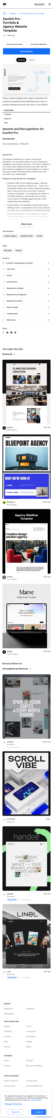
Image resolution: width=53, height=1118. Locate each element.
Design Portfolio (27, 236)
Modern (19, 250)
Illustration (8, 250)
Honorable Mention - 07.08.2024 (15, 144)
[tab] (26, 110)
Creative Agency (10, 236)
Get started (39, 4)
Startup (39, 236)
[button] (49, 4)
